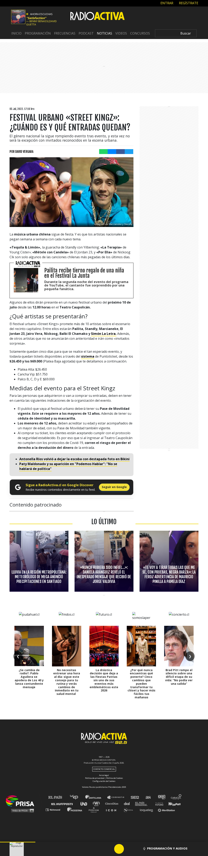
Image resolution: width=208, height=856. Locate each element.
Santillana (96, 797)
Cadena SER (135, 797)
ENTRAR (166, 3)
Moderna (75, 809)
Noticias (104, 33)
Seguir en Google (114, 487)
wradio (97, 803)
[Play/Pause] (119, 849)
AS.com (148, 797)
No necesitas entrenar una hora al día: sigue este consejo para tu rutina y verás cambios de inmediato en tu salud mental (66, 682)
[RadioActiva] (97, 16)
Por (21, 152)
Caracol (176, 797)
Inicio (16, 33)
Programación (38, 33)
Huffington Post (63, 803)
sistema (87, 356)
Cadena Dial (128, 803)
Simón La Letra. (103, 333)
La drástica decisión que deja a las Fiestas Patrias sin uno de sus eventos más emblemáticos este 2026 (104, 680)
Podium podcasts (95, 809)
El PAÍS (57, 797)
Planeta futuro (158, 803)
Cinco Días (113, 803)
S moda (129, 809)
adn (161, 797)
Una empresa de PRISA (21, 800)
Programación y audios (167, 848)
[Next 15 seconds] (129, 849)
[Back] (99, 849)
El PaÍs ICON (112, 809)
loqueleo (147, 809)
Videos (121, 33)
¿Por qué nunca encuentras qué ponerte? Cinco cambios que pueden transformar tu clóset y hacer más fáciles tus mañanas (141, 683)
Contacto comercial (104, 769)
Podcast (86, 33)
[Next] (138, 849)
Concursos (140, 33)
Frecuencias (64, 33)
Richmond (55, 809)
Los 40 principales (77, 797)
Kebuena (172, 803)
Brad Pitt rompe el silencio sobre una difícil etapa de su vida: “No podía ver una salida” (179, 677)
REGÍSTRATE (188, 3)
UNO (85, 803)
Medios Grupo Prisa (21, 810)
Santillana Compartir (117, 797)
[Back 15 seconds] (109, 849)
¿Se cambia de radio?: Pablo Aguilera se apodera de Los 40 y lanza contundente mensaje (29, 678)
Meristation (167, 809)
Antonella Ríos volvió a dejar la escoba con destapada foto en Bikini (74, 459)
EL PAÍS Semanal (143, 803)
